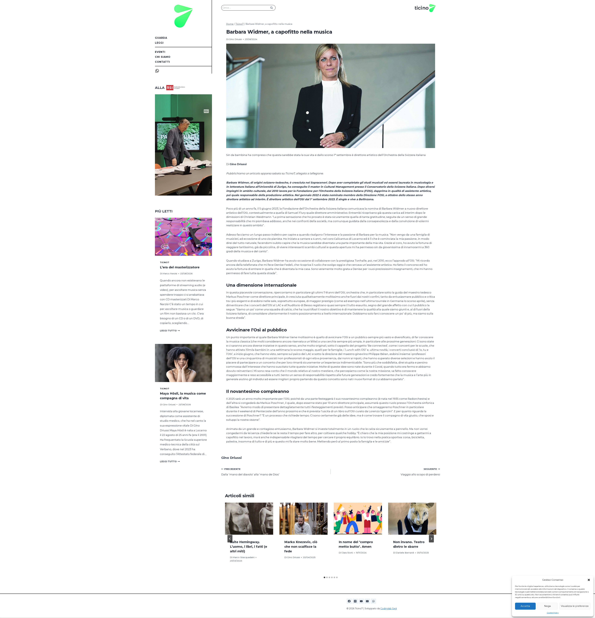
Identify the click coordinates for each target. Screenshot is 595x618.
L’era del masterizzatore (180, 267)
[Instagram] (355, 601)
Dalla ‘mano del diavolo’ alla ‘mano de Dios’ (250, 472)
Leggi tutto (170, 330)
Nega (547, 606)
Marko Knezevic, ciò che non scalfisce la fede (300, 546)
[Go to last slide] (229, 538)
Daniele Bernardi (405, 552)
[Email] (367, 601)
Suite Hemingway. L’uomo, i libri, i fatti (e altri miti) (248, 546)
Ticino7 (164, 262)
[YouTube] (361, 601)
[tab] (324, 577)
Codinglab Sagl (388, 608)
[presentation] (249, 519)
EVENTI (160, 51)
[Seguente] (431, 538)
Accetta (525, 606)
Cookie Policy (553, 612)
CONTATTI (162, 61)
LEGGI (159, 42)
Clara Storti (347, 552)
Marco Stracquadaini (243, 557)
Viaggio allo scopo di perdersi (420, 472)
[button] (588, 579)
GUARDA (161, 37)
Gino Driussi (235, 39)
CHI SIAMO (162, 56)
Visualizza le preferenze (575, 606)
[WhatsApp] (373, 601)
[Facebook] (349, 601)
